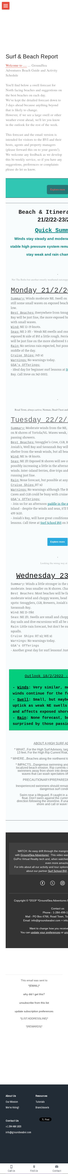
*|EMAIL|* (34, 985)
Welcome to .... (16, 65)
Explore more (57, 189)
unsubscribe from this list (34, 1002)
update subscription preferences (34, 1011)
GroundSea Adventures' (35, 855)
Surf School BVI (50, 523)
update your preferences (45, 932)
